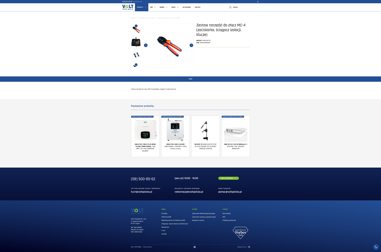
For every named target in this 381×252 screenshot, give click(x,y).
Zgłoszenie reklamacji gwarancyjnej (203, 213)
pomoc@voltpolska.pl (230, 192)
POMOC (173, 7)
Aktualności (165, 227)
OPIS (190, 79)
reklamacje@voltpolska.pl (189, 192)
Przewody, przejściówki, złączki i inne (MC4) (169, 18)
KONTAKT (198, 7)
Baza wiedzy (227, 213)
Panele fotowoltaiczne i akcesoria (146, 18)
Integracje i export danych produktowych (175, 224)
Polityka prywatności (229, 220)
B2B (151, 7)
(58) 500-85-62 (127, 1)
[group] (168, 45)
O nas (163, 230)
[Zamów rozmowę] (376, 247)
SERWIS (162, 7)
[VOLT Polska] (127, 7)
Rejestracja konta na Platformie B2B (173, 220)
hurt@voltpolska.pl (141, 192)
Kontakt (164, 234)
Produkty (133, 18)
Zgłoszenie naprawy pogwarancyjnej (204, 217)
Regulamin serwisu (198, 220)
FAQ (224, 217)
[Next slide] (136, 64)
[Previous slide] (136, 25)
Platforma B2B (166, 217)
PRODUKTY (140, 7)
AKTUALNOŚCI (187, 7)
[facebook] (258, 2)
